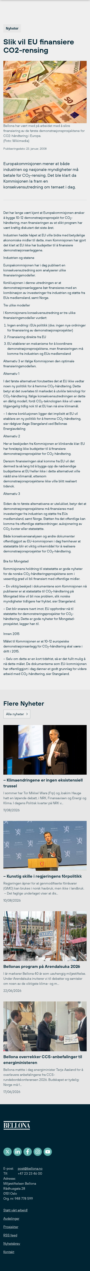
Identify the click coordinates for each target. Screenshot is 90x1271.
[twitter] (7, 1152)
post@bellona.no (30, 1168)
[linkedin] (17, 1152)
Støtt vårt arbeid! (15, 1210)
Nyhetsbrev (11, 1243)
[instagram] (37, 1152)
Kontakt (8, 1252)
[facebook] (27, 1152)
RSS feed (10, 1235)
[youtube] (48, 1152)
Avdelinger (11, 1218)
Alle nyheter (15, 714)
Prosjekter (10, 1227)
